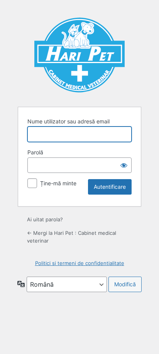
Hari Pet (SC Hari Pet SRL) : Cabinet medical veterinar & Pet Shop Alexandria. (79, 53)
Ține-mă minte (58, 183)
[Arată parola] (124, 165)
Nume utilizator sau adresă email (68, 121)
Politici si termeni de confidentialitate (79, 263)
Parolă (35, 152)
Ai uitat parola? (45, 219)
